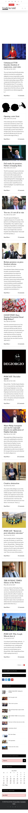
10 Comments (20, 456)
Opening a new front (11, 116)
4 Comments (21, 190)
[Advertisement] (14, 25)
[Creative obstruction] (14, 471)
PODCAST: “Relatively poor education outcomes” (14, 532)
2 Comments (21, 506)
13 (10, 778)
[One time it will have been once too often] (4, 723)
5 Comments (21, 95)
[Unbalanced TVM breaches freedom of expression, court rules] (14, 52)
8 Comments (21, 555)
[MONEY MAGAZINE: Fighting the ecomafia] (4, 693)
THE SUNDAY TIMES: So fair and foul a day (16, 716)
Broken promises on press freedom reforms (13, 263)
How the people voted (12, 697)
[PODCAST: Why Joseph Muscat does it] (14, 622)
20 (10, 781)
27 (10, 783)
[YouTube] (12, 680)
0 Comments (21, 292)
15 (17, 778)
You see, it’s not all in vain (14, 212)
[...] (4, 92)
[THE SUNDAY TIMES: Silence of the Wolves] (14, 569)
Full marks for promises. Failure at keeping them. (13, 164)
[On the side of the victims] (4, 748)
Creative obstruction (11, 483)
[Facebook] (3, 680)
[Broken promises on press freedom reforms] (14, 251)
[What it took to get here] (4, 705)
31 (24, 783)
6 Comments (21, 139)
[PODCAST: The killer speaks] (14, 361)
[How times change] (4, 736)
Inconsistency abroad (12, 728)
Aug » (6, 785)
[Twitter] (6, 680)
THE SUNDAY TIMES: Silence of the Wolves (13, 581)
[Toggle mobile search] (22, 8)
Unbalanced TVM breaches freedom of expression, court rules (12, 64)
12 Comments (20, 403)
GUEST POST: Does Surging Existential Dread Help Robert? (13, 317)
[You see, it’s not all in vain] (14, 202)
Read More (6, 95)
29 (17, 783)
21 (14, 781)
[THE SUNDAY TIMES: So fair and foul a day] (4, 717)
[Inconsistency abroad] (4, 730)
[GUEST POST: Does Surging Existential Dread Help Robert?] (14, 305)
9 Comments (21, 237)
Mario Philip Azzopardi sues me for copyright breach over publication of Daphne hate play (14, 428)
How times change (12, 734)
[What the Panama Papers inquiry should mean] (4, 711)
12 (7, 778)
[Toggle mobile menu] (25, 8)
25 (3, 783)
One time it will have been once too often (16, 722)
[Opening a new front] (14, 107)
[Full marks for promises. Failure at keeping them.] (14, 152)
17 (24, 778)
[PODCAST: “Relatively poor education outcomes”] (14, 520)
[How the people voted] (4, 699)
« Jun (3, 785)
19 (7, 781)
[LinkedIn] (9, 680)
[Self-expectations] (4, 742)
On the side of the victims (13, 746)
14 (14, 778)
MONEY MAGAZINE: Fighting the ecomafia (15, 691)
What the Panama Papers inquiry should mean (16, 710)
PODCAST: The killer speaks (12, 377)
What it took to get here (13, 703)
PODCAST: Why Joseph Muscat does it (13, 635)
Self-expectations (11, 740)
